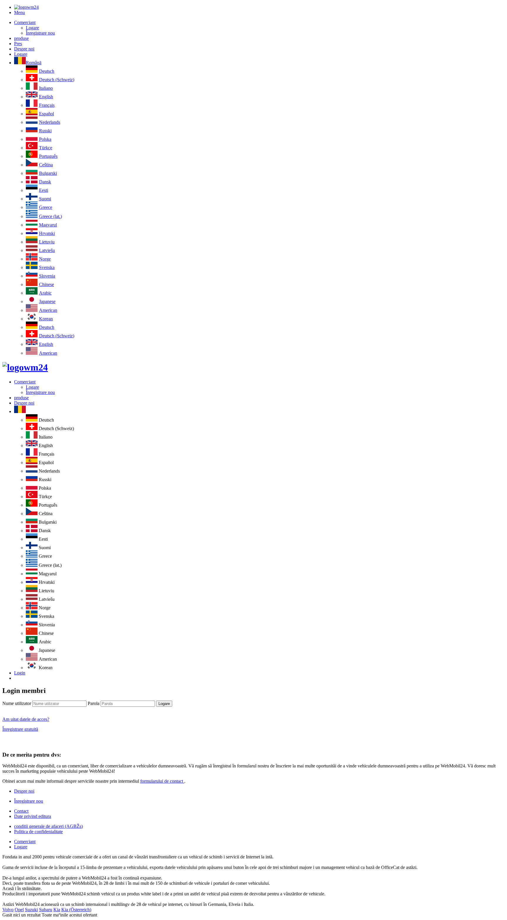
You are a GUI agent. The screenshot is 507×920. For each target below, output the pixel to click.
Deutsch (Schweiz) (56, 79)
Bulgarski (48, 173)
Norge (45, 258)
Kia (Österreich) (76, 909)
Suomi (45, 198)
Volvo (7, 909)
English (46, 96)
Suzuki (31, 909)
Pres (18, 43)
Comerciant (25, 22)
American (48, 310)
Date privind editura (32, 816)
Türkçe (45, 147)
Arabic (45, 292)
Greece (45, 207)
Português (48, 156)
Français (47, 105)
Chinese (46, 284)
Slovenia (47, 275)
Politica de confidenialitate (38, 831)
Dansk (45, 181)
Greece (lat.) (50, 216)
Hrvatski (47, 233)
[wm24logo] (26, 7)
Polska (45, 139)
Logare (32, 27)
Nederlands (49, 122)
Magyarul (48, 224)
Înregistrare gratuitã (20, 729)
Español (46, 113)
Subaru (45, 909)
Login (19, 672)
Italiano (46, 88)
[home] (25, 367)
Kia (56, 909)
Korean (46, 318)
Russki (45, 130)
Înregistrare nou (40, 33)
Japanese (47, 301)
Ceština (46, 164)
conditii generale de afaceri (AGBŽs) (48, 826)
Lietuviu (47, 241)
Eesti (43, 190)
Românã (33, 62)
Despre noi (24, 48)
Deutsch (46, 71)
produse (21, 38)
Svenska (47, 267)
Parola (93, 703)
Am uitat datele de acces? (25, 719)
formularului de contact (162, 781)
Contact (21, 811)
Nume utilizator (16, 703)
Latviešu (47, 250)
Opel (19, 909)
